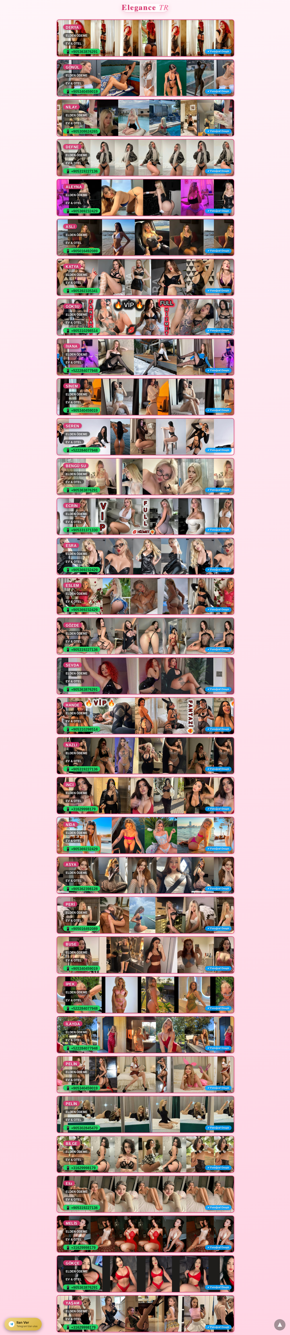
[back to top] (279, 1324)
